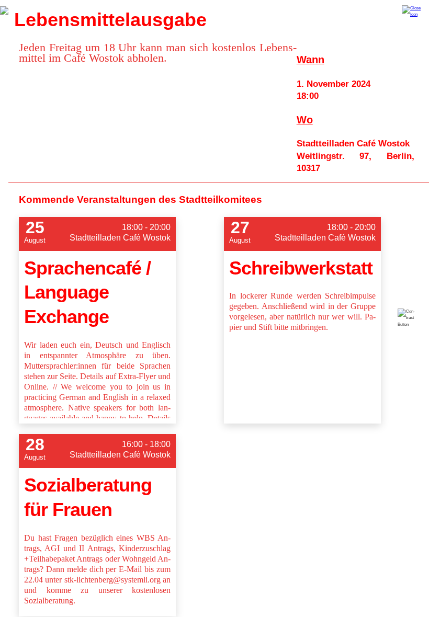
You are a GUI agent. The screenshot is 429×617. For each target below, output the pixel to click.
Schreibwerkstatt (300, 268)
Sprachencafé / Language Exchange (87, 292)
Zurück (4, 10)
